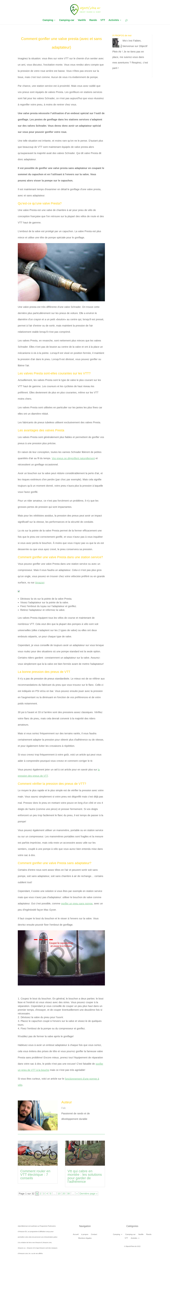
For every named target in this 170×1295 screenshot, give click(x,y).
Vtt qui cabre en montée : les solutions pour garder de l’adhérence (85, 1176)
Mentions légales (85, 1238)
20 (63, 1193)
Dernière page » (88, 1193)
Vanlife (82, 20)
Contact (94, 1234)
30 (68, 1193)
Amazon (39, 582)
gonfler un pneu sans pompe (77, 903)
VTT (102, 20)
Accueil (76, 1234)
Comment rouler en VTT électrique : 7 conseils (35, 1174)
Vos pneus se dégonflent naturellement (73, 458)
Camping (48, 20)
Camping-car (66, 20)
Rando (93, 20)
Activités (114, 20)
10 (59, 1193)
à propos (84, 1234)
